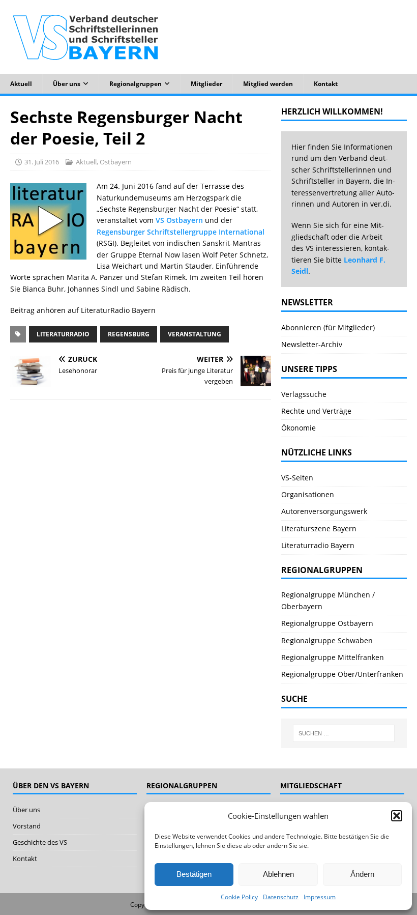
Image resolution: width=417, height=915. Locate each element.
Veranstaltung (194, 334)
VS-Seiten (297, 477)
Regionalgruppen (135, 83)
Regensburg (129, 334)
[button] (397, 816)
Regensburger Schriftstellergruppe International (180, 232)
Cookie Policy (239, 897)
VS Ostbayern (179, 220)
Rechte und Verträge (316, 411)
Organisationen (307, 494)
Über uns (66, 83)
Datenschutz (281, 897)
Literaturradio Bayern (317, 545)
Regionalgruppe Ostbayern (327, 623)
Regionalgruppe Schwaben (327, 640)
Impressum (320, 897)
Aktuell (21, 83)
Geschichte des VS (40, 842)
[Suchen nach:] (343, 733)
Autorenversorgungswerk (324, 511)
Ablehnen (278, 874)
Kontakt (326, 83)
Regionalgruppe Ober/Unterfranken (342, 674)
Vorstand (27, 826)
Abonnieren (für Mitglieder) (328, 327)
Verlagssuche (303, 394)
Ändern (362, 874)
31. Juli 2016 (41, 161)
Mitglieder (206, 83)
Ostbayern (116, 161)
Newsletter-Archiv (311, 344)
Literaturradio (63, 334)
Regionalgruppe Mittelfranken (332, 657)
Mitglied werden (268, 83)
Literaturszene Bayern (318, 528)
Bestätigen (194, 874)
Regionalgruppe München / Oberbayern (328, 600)
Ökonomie (298, 428)
